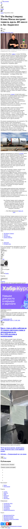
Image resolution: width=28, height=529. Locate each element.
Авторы (6, 497)
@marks (7, 273)
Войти (5, 485)
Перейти (3, 316)
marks (2, 12)
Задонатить (3, 250)
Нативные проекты (8, 518)
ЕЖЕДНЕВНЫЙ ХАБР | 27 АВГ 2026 (10, 320)
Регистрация (7, 486)
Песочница (6, 498)
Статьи (5, 491)
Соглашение (7, 508)
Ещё (5, 458)
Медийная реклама (8, 516)
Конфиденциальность (9, 510)
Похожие (12, 464)
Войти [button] (2, 9)
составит (21, 153)
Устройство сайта (8, 503)
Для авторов (7, 504)
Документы (6, 507)
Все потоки (6, 1)
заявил (13, 54)
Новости (6, 493)
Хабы (5, 494)
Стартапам (6, 520)
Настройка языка (5, 526)
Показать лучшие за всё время (8, 467)
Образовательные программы (11, 519)
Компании (6, 495)
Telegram (3, 281)
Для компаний (7, 506)
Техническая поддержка (15, 526)
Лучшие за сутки (5, 464)
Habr (8, 527)
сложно (13, 94)
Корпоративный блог (9, 515)
